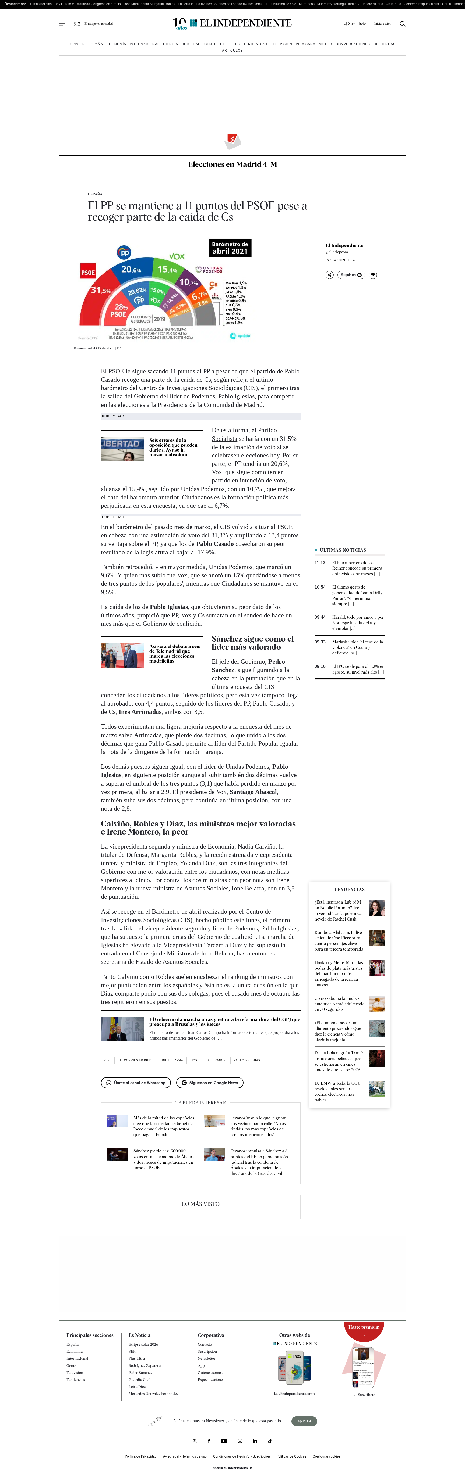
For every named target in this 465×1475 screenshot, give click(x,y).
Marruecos (307, 3)
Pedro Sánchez (140, 1372)
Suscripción (207, 1351)
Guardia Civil (139, 1379)
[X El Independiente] (195, 1441)
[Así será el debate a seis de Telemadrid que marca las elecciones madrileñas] (122, 655)
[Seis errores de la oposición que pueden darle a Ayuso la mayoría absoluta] (122, 449)
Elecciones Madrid (135, 1060)
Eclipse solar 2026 (143, 1344)
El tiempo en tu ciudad (98, 24)
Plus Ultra (137, 1358)
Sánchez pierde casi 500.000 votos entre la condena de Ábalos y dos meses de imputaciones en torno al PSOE (163, 1159)
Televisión (281, 43)
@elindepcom (337, 252)
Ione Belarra (171, 1060)
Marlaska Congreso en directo (99, 3)
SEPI (133, 1351)
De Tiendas (385, 43)
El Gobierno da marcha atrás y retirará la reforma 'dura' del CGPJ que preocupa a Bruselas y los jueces (224, 1021)
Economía (116, 43)
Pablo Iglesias (247, 1060)
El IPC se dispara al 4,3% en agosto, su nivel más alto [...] (358, 669)
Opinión (77, 43)
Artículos (232, 50)
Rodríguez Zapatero (145, 1365)
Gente (210, 43)
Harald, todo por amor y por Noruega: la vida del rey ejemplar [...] (358, 623)
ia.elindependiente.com (294, 1393)
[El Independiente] (232, 24)
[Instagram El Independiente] (240, 1441)
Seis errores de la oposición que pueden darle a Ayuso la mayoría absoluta (173, 447)
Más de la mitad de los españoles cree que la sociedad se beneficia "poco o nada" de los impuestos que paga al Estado (163, 1126)
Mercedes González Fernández (153, 1393)
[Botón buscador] (403, 24)
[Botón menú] (62, 24)
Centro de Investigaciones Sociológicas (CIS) (198, 387)
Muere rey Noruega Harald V (338, 3)
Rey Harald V (64, 3)
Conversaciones (353, 43)
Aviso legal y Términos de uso (185, 1456)
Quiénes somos (210, 1372)
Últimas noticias (40, 3)
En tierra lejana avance (195, 3)
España (96, 43)
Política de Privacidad (141, 1456)
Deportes (230, 43)
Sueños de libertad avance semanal (240, 3)
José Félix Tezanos (208, 1060)
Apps (202, 1365)
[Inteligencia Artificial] (295, 1383)
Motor (325, 43)
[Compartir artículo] (330, 275)
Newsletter (207, 1358)
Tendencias (255, 43)
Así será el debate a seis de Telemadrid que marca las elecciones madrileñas (174, 653)
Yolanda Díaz (197, 863)
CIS (107, 1060)
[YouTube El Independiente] (224, 1441)
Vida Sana (305, 43)
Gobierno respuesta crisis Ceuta (427, 3)
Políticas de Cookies (291, 1456)
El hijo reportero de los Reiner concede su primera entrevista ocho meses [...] (357, 568)
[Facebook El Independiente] (209, 1441)
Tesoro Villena (372, 3)
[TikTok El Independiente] (270, 1442)
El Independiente (344, 245)
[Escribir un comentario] (373, 275)
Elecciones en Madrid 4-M (232, 164)
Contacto (205, 1344)
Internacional (145, 43)
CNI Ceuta (393, 3)
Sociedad (191, 43)
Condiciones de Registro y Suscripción (241, 1456)
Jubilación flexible (283, 3)
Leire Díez (137, 1386)
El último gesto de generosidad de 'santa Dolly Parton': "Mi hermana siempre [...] (357, 595)
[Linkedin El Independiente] (255, 1441)
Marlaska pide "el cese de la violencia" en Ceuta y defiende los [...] (357, 647)
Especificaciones (211, 1379)
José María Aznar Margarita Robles (149, 3)
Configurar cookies (326, 1456)
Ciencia (170, 43)
